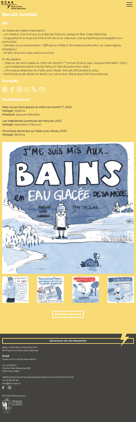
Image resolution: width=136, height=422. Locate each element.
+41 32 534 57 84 (10, 380)
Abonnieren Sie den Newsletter (68, 341)
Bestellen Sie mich (68, 314)
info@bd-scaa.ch (11, 383)
